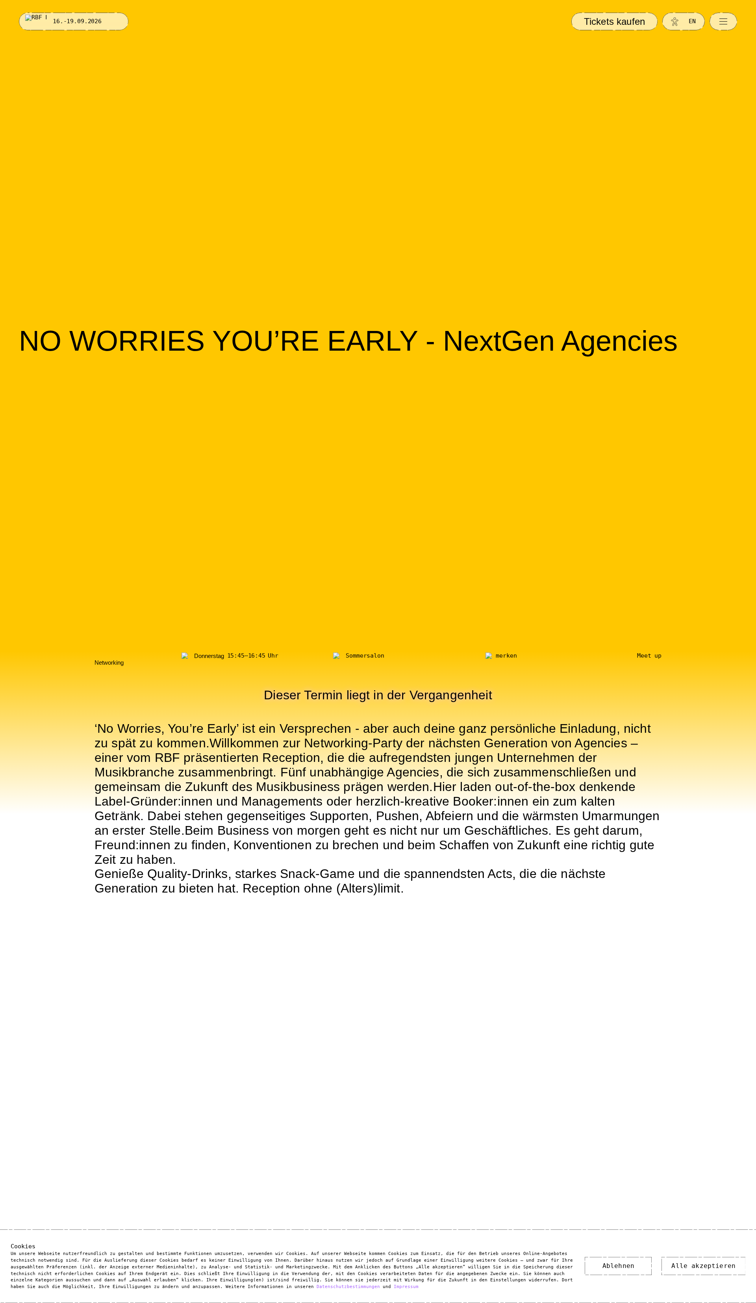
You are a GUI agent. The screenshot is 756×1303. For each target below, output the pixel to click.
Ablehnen (618, 1266)
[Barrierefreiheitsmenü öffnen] (675, 21)
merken (506, 655)
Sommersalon (365, 655)
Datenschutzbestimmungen (348, 1286)
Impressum (406, 1286)
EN (692, 21)
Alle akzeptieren (703, 1266)
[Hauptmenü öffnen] (723, 21)
